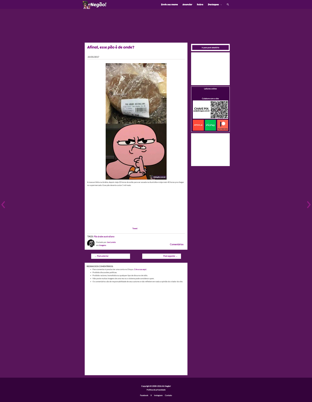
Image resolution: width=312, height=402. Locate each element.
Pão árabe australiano (104, 236)
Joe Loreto (111, 242)
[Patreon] (222, 125)
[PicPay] (211, 125)
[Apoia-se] (199, 125)
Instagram (158, 395)
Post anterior (102, 256)
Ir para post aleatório (210, 47)
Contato (168, 395)
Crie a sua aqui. (140, 269)
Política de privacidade (156, 389)
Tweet (134, 228)
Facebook (144, 395)
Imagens (102, 245)
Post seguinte (170, 256)
